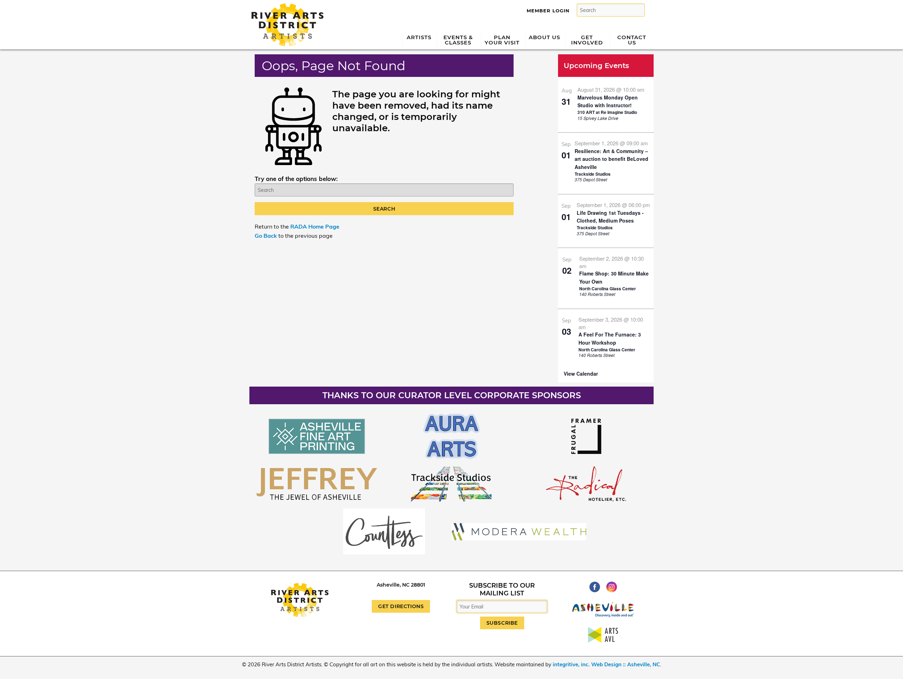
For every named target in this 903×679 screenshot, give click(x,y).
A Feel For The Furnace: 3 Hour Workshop (609, 338)
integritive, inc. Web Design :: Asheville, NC (606, 664)
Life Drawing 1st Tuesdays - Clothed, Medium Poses (610, 216)
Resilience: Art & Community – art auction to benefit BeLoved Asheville (611, 158)
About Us (544, 37)
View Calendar (581, 373)
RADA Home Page (314, 226)
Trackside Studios (593, 174)
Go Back (266, 235)
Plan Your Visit (502, 40)
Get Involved (587, 40)
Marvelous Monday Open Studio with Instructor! (607, 101)
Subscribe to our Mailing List (502, 589)
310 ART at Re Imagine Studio (607, 112)
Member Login (548, 10)
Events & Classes (458, 40)
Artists (419, 37)
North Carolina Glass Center (607, 288)
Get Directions (401, 606)
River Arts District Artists (285, 6)
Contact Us (631, 40)
